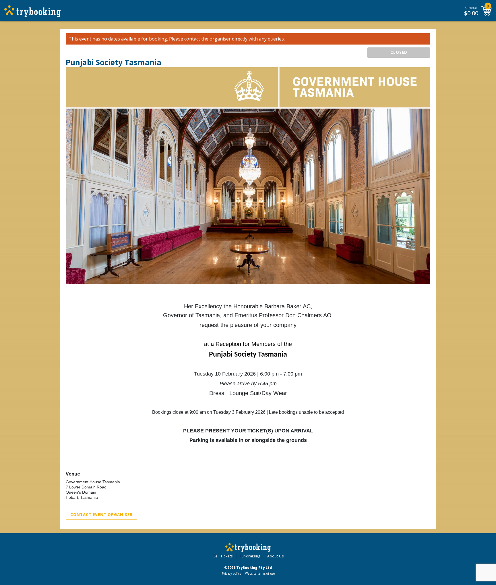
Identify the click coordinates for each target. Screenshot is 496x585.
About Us (275, 556)
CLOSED (398, 52)
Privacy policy (231, 573)
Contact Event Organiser (101, 514)
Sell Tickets (223, 556)
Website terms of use (260, 573)
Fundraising (250, 556)
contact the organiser (207, 39)
